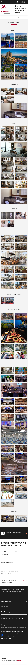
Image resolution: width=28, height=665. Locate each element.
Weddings (23, 17)
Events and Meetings (14, 17)
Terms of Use (19, 631)
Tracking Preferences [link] (5, 631)
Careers (13, 631)
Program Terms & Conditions (7, 633)
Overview (3, 551)
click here (17, 661)
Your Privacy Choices (8, 635)
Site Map (18, 636)
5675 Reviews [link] (7, 13)
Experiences (4, 559)
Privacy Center (18, 633)
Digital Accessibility (18, 634)
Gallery (15, 551)
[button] (17, 2)
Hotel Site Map (4, 638)
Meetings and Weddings (7, 562)
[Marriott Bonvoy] (23, 2)
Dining (2, 557)
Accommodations (5, 554)
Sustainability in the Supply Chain (8, 636)
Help (10, 638)
